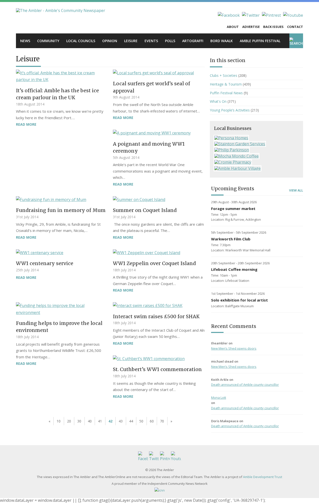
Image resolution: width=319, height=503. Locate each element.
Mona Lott (218, 397)
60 (152, 421)
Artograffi (192, 40)
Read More (26, 124)
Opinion (109, 40)
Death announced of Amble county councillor (245, 384)
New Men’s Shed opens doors (233, 348)
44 (131, 421)
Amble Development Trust (262, 477)
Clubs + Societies (223, 75)
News (25, 40)
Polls (170, 40)
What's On (218, 101)
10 (59, 421)
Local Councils (80, 40)
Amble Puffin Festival (260, 40)
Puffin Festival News (226, 93)
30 (79, 421)
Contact (295, 26)
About (233, 26)
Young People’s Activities (230, 110)
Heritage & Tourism (226, 84)
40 (90, 421)
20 (69, 421)
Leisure (131, 40)
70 (162, 421)
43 (121, 421)
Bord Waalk (221, 40)
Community (48, 40)
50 (141, 421)
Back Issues (273, 26)
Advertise (251, 26)
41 (100, 421)
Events (151, 40)
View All (296, 190)
